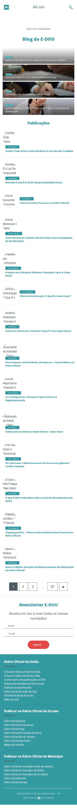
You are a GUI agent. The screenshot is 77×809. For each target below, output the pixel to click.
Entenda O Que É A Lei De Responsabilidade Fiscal (30, 77)
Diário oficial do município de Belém (24, 770)
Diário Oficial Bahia (14, 721)
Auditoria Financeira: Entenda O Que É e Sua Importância (38, 331)
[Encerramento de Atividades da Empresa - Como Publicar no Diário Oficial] (11, 356)
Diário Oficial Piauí (14, 728)
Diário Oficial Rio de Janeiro (19, 736)
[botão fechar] (6, 7)
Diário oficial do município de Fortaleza (26, 774)
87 (52, 587)
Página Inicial (32, 29)
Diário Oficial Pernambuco (19, 725)
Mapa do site (11, 699)
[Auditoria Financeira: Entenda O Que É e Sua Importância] (10, 321)
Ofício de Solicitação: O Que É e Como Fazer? (45, 296)
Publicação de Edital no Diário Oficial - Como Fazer (34, 431)
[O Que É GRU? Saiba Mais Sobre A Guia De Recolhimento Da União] (11, 490)
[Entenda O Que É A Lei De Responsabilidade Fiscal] (38, 73)
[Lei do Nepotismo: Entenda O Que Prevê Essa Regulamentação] (13, 387)
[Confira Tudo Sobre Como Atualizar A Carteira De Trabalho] (38, 56)
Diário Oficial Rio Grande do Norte (23, 732)
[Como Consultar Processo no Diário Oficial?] (38, 90)
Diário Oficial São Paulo (17, 740)
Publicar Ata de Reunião (17, 687)
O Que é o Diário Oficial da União (22, 675)
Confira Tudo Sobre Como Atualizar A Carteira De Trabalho (35, 60)
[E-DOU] (38, 7)
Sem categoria (13, 268)
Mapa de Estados (14, 744)
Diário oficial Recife (15, 778)
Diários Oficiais (9, 105)
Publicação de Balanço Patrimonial (24, 683)
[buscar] (71, 7)
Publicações (9, 57)
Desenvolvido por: (30, 798)
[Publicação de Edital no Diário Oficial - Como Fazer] (10, 425)
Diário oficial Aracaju (15, 782)
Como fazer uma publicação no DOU (24, 679)
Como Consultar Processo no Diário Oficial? (27, 94)
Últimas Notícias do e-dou (19, 695)
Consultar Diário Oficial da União (22, 671)
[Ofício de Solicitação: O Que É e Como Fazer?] (10, 297)
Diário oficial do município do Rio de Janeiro (28, 766)
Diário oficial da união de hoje (20, 691)
